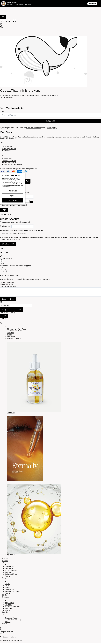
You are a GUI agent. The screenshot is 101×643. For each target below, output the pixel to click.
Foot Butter (8, 604)
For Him (7, 585)
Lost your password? (19, 205)
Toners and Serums (14, 338)
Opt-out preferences (9, 162)
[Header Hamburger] (3, 17)
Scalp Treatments (11, 570)
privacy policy (16, 239)
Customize (12, 191)
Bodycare (5, 597)
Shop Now (10, 413)
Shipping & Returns (9, 149)
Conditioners (9, 566)
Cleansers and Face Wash (16, 329)
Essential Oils (9, 589)
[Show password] (31, 202)
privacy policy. (52, 128)
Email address (5, 226)
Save (4, 299)
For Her (7, 584)
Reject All (12, 196)
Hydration (10, 333)
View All (7, 576)
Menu (4, 319)
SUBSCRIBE (50, 121)
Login (4, 210)
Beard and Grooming (12, 618)
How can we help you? (8, 286)
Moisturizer (11, 336)
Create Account (8, 244)
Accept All (13, 200)
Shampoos (8, 572)
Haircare (5, 561)
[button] (1, 634)
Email (2, 111)
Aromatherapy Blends (12, 591)
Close (12, 299)
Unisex (7, 587)
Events (4, 623)
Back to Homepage (6, 97)
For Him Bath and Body (13, 620)
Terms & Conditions (9, 161)
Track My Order (7, 147)
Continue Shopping (7, 282)
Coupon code (4, 306)
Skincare (5, 559)
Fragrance (6, 578)
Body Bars (8, 608)
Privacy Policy (7, 159)
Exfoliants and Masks (14, 331)
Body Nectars (9, 603)
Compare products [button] (9, 637)
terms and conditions (33, 128)
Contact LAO (6, 150)
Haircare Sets (9, 568)
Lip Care (5, 595)
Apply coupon (7, 309)
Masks (9, 334)
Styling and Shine (11, 574)
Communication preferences (12, 164)
